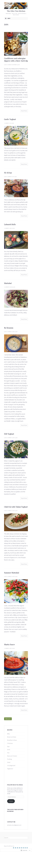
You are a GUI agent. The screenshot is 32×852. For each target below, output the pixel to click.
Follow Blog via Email (15, 785)
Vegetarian (10, 769)
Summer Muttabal (11, 572)
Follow (11, 801)
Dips (8, 746)
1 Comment (6, 123)
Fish (8, 753)
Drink (8, 749)
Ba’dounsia (8, 328)
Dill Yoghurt (9, 434)
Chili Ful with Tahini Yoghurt (16, 507)
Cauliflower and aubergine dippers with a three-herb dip (16, 59)
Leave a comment (8, 64)
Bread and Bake (11, 737)
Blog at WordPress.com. (9, 846)
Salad (8, 762)
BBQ (8, 734)
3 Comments (6, 287)
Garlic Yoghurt (10, 119)
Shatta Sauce (9, 644)
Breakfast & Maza (12, 740)
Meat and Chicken (12, 756)
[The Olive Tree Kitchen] (16, 5)
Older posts (8, 718)
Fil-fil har (8, 172)
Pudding (9, 759)
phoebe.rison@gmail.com (14, 825)
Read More (24, 111)
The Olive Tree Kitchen (16, 11)
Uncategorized (11, 765)
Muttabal (8, 283)
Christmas (10, 743)
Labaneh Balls (10, 224)
